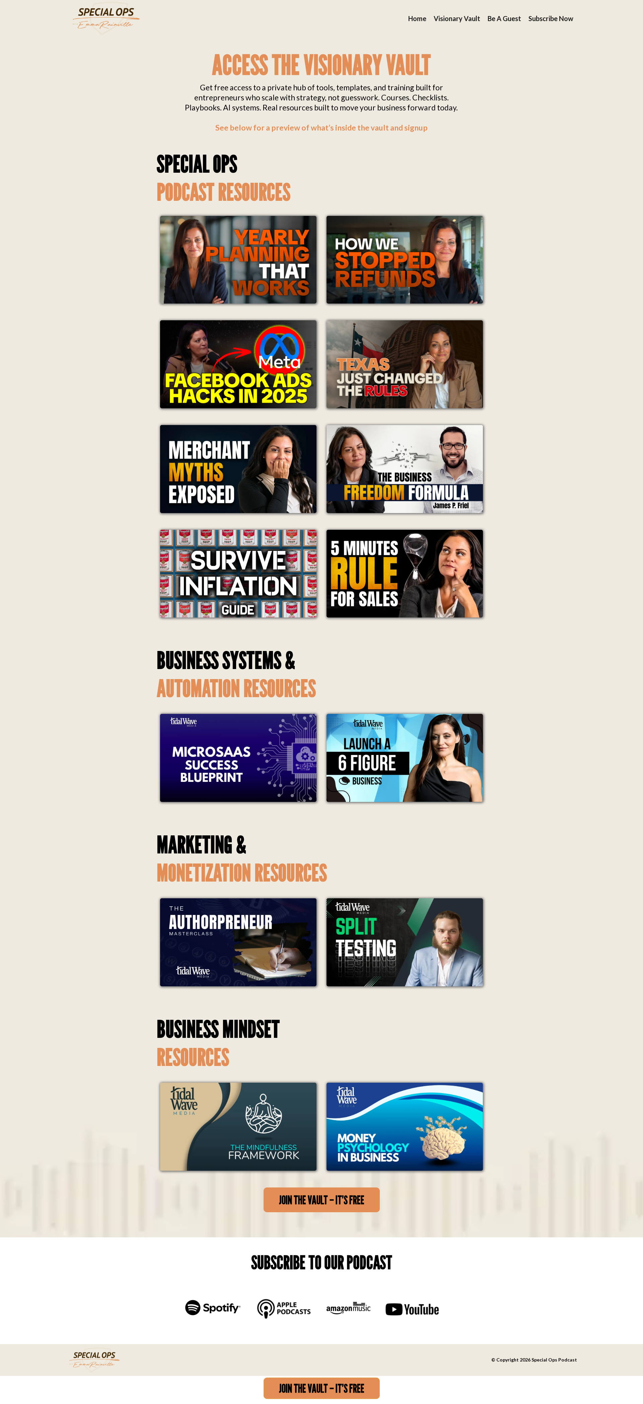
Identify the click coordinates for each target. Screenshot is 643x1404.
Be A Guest (504, 18)
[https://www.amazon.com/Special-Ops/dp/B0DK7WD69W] (348, 1307)
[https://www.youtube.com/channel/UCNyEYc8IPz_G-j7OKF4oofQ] (412, 1309)
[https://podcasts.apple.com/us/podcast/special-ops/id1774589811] (283, 1307)
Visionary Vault (457, 18)
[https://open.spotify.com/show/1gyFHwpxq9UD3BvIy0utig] (213, 1307)
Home (417, 18)
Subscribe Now (550, 18)
